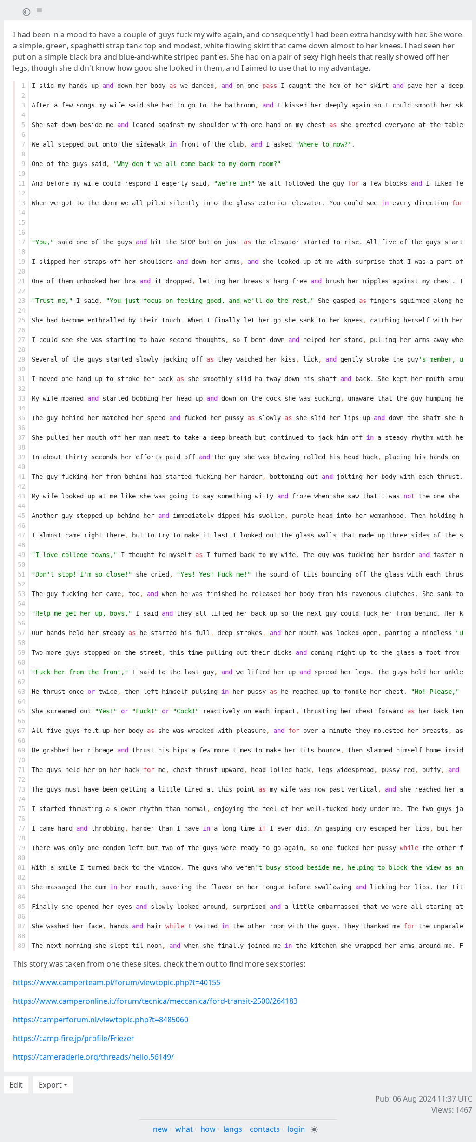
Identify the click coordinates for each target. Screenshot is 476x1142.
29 (21, 359)
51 (21, 574)
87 (21, 926)
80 (21, 857)
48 (21, 545)
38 (21, 447)
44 (21, 506)
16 (21, 232)
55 (21, 613)
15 (21, 222)
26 (21, 330)
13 (21, 203)
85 (21, 906)
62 (21, 681)
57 (21, 633)
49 (21, 554)
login (296, 1129)
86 (21, 916)
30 (21, 369)
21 (21, 281)
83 (21, 887)
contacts (265, 1129)
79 (21, 848)
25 (21, 320)
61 (21, 672)
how (208, 1129)
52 (21, 584)
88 (21, 936)
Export (50, 1085)
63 (21, 691)
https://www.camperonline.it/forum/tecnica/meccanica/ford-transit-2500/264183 (155, 1001)
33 (21, 398)
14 (21, 212)
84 (21, 896)
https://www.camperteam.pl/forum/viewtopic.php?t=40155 (116, 982)
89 (21, 945)
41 (21, 476)
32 (21, 388)
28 (21, 349)
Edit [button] (16, 1085)
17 (21, 242)
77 (21, 828)
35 (21, 418)
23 (21, 300)
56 (21, 623)
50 (21, 564)
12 (21, 193)
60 (21, 662)
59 (21, 652)
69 (21, 750)
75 (21, 809)
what (184, 1129)
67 (21, 730)
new (160, 1129)
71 (21, 769)
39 (21, 457)
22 (21, 291)
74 (21, 799)
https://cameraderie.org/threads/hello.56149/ (93, 1057)
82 (21, 877)
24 (21, 310)
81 (21, 867)
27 (21, 339)
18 (21, 251)
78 (21, 838)
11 (21, 183)
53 (21, 594)
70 (21, 760)
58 (21, 642)
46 (21, 525)
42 (21, 486)
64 (21, 701)
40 (21, 466)
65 (21, 711)
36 (21, 427)
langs (232, 1129)
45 (21, 515)
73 (21, 789)
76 (21, 818)
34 (21, 408)
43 (21, 496)
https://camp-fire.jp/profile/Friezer (73, 1038)
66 (21, 721)
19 (21, 261)
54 (21, 603)
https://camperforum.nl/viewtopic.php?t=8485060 (100, 1019)
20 (21, 271)
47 (21, 535)
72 (21, 779)
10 (21, 173)
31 (21, 379)
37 (21, 437)
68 (21, 740)
